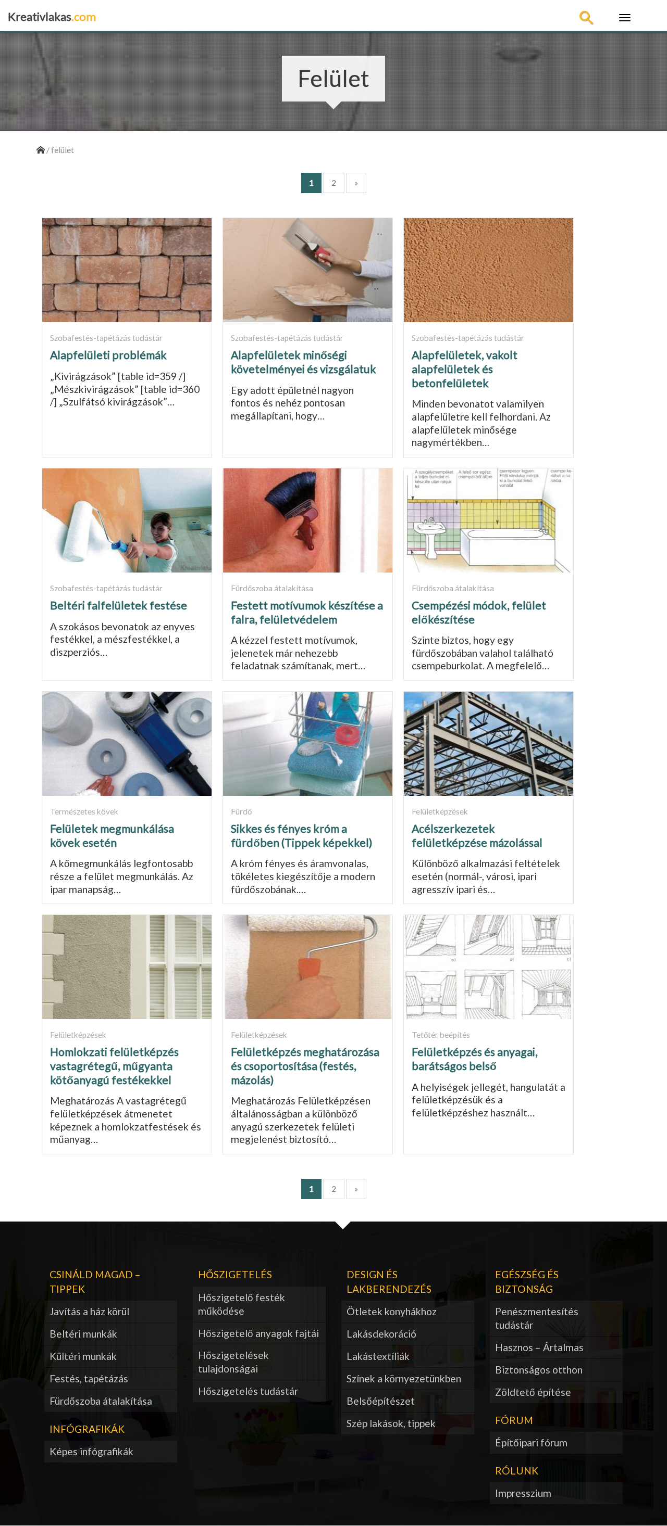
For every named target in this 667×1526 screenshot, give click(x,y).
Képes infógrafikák (91, 1451)
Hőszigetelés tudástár (248, 1391)
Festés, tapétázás (89, 1378)
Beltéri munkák (83, 1334)
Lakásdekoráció (381, 1334)
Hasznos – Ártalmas (539, 1347)
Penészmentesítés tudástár (536, 1318)
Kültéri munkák (83, 1356)
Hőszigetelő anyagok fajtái (258, 1333)
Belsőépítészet (381, 1401)
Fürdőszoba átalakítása (101, 1401)
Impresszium (523, 1493)
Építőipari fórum (531, 1442)
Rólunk (516, 1471)
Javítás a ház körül (89, 1311)
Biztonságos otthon (539, 1370)
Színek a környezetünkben (404, 1378)
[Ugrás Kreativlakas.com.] (40, 150)
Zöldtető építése (533, 1392)
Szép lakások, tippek (391, 1423)
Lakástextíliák (378, 1356)
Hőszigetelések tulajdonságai (233, 1362)
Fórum (514, 1420)
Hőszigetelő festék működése (241, 1304)
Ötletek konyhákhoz (392, 1311)
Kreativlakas (52, 16)
